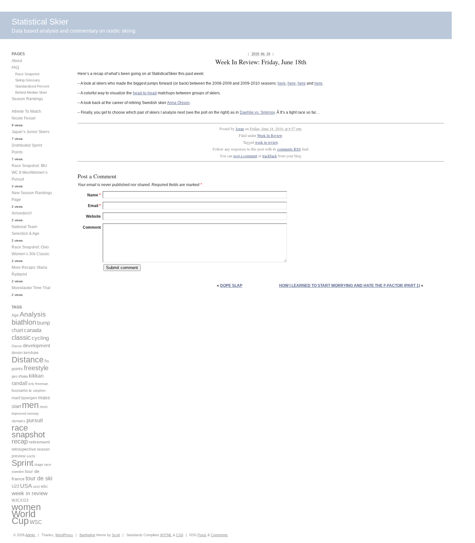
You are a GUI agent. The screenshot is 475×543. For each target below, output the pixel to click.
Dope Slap (231, 285)
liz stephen (37, 390)
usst (36, 486)
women (26, 507)
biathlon (24, 322)
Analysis (33, 314)
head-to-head (145, 93)
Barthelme (87, 535)
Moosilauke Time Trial (31, 288)
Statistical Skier (40, 21)
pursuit (34, 420)
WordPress (64, 535)
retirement (39, 441)
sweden (18, 472)
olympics (19, 421)
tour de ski (39, 478)
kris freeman (38, 384)
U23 (15, 486)
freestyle (36, 367)
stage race (42, 464)
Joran (240, 128)
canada (32, 330)
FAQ (15, 67)
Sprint (22, 462)
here (282, 83)
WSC (36, 522)
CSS (179, 535)
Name (94, 195)
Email (94, 206)
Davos (17, 346)
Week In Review (269, 135)
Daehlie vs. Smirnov (257, 112)
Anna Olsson (178, 102)
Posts (201, 535)
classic (21, 337)
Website (93, 216)
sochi (30, 456)
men (30, 405)
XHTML (166, 535)
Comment (92, 227)
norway (33, 413)
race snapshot (28, 431)
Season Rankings (27, 99)
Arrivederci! (22, 213)
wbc (44, 486)
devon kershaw (25, 352)
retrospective (24, 449)
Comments (219, 535)
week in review (266, 142)
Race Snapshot (27, 74)
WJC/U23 (20, 500)
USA (26, 486)
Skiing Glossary (27, 80)
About (17, 60)
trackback (269, 155)
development (36, 345)
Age (15, 315)
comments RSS (289, 148)
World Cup (24, 517)
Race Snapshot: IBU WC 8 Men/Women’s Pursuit (30, 172)
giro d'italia (20, 376)
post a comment (245, 155)
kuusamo (20, 390)
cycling (40, 338)
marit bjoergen (24, 398)
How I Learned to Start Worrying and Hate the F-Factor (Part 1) (349, 285)
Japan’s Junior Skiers (30, 132)
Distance (28, 359)
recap (20, 441)
